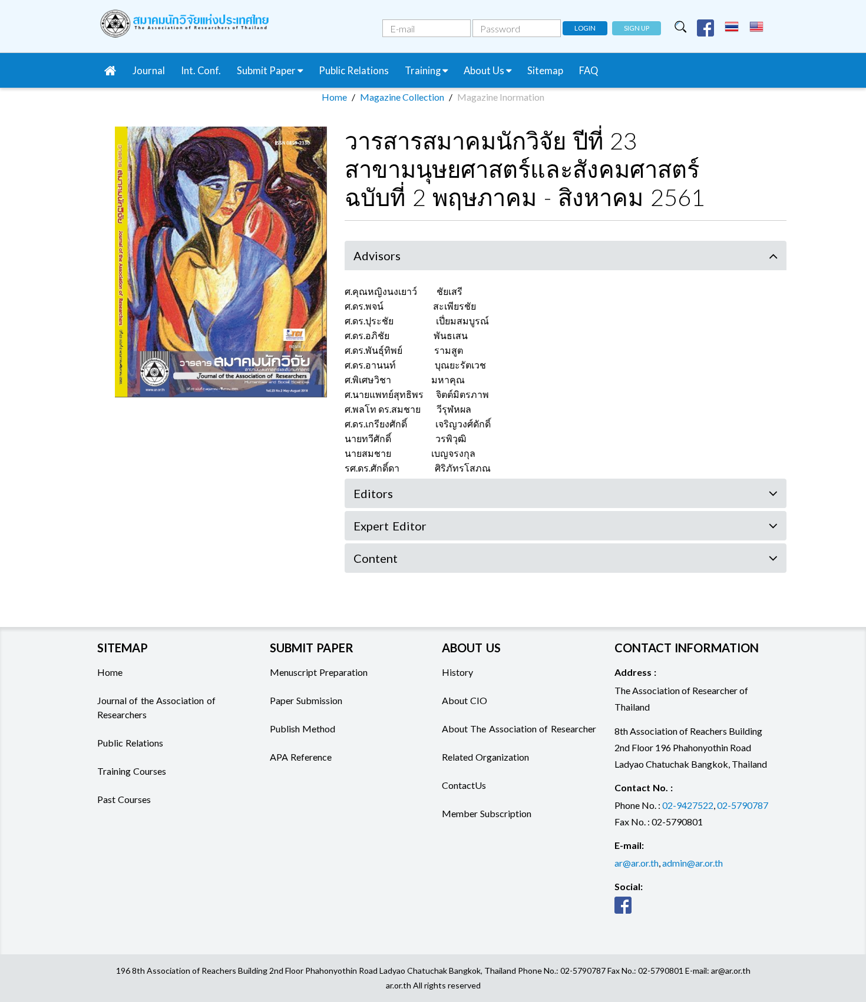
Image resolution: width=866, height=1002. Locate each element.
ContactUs (464, 785)
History (457, 672)
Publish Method (302, 728)
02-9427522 (687, 805)
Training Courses (131, 771)
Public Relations (354, 71)
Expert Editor (390, 526)
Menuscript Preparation (319, 672)
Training (423, 71)
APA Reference (301, 756)
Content (375, 558)
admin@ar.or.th (692, 862)
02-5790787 (742, 805)
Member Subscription (486, 813)
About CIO (464, 700)
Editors (373, 493)
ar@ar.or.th (636, 862)
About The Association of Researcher (519, 728)
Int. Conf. (201, 71)
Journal (149, 71)
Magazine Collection (402, 96)
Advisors (377, 255)
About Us (485, 71)
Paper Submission (306, 700)
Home (334, 96)
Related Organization (485, 756)
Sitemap (545, 71)
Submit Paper (267, 71)
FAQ (588, 71)
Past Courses (124, 799)
